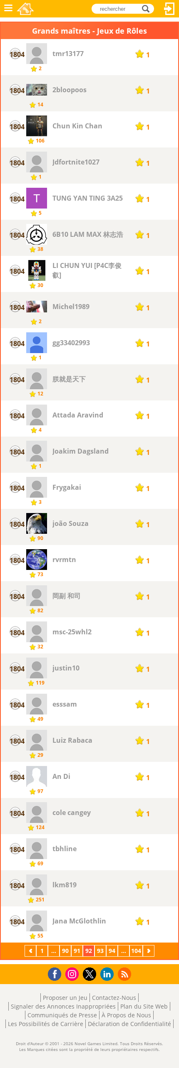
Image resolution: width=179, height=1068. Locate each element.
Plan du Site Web (144, 1006)
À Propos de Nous (126, 1015)
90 (65, 951)
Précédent (31, 951)
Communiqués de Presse (62, 1015)
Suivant (149, 951)
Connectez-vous (169, 8)
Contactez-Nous (114, 998)
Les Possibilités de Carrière (45, 1024)
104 (136, 951)
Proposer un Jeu (65, 998)
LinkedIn (108, 974)
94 (112, 951)
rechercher (148, 8)
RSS (125, 973)
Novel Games (25, 8)
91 (77, 951)
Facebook (56, 973)
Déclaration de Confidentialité (129, 1024)
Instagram (73, 973)
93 (100, 951)
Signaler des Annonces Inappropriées (63, 1006)
